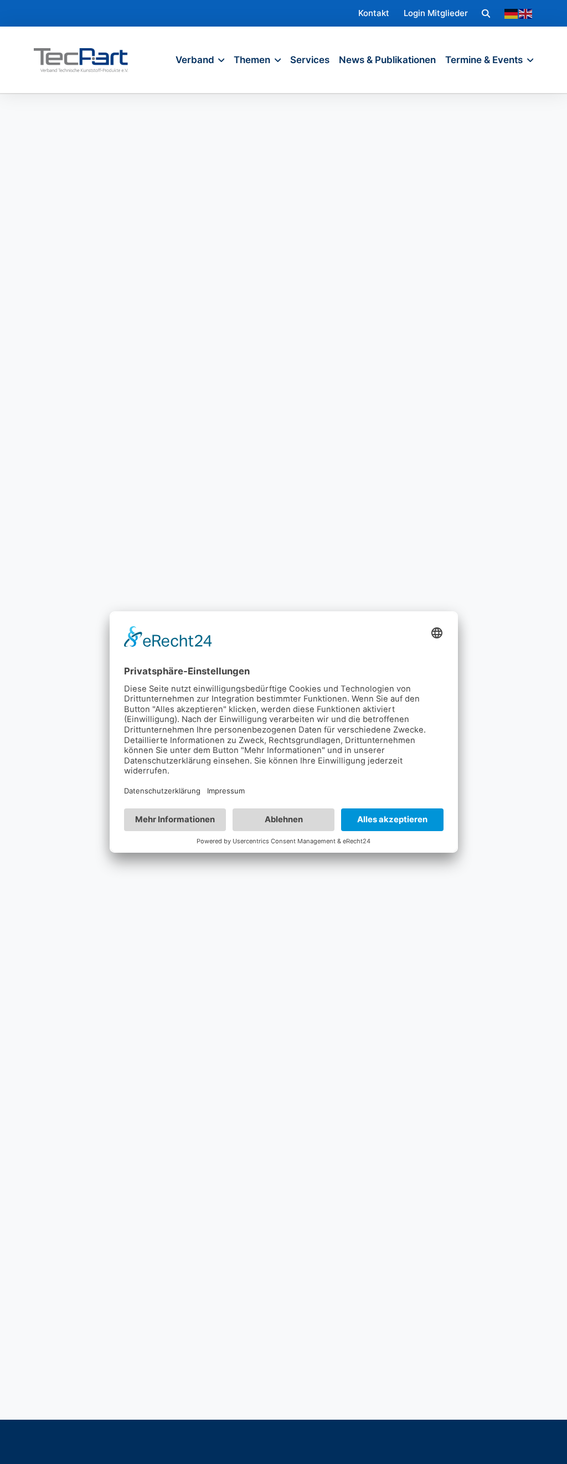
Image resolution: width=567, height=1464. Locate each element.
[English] (526, 13)
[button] (486, 13)
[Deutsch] (511, 13)
